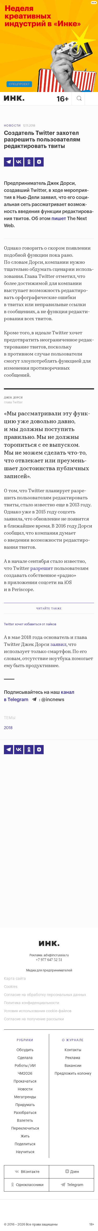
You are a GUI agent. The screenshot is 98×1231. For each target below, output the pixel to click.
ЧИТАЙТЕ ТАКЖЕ (49, 608)
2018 (8, 728)
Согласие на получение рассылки (34, 1019)
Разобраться (25, 1113)
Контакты (73, 1050)
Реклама (72, 1058)
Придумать (25, 1105)
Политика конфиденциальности (31, 1003)
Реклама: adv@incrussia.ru (49, 955)
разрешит (41, 568)
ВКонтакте (29, 1172)
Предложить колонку (73, 1073)
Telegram (74, 1185)
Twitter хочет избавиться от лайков (30, 624)
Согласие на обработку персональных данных (45, 995)
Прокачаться (25, 1081)
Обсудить (24, 1050)
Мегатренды (25, 1097)
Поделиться (25, 1144)
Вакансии (73, 1066)
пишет (58, 218)
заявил (58, 644)
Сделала (25, 1058)
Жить (25, 1136)
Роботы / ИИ (25, 1066)
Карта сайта (15, 979)
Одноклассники (29, 1185)
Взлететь (25, 1121)
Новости (12, 125)
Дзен (74, 1172)
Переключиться (25, 1128)
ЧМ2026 (25, 1073)
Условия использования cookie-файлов (37, 1011)
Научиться (25, 1152)
